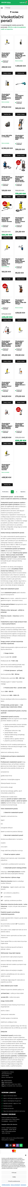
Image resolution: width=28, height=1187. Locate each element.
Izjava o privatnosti (15, 1184)
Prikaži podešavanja (14, 1181)
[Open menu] (2, 8)
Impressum (23, 1184)
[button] (25, 1155)
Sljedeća (23, 491)
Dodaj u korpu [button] (7, 73)
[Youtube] (14, 1145)
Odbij (14, 1177)
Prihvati (14, 1172)
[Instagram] (10, 1145)
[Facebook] (7, 1145)
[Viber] (17, 1145)
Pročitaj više (21, 73)
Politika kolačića (6, 1184)
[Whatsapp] (21, 1145)
